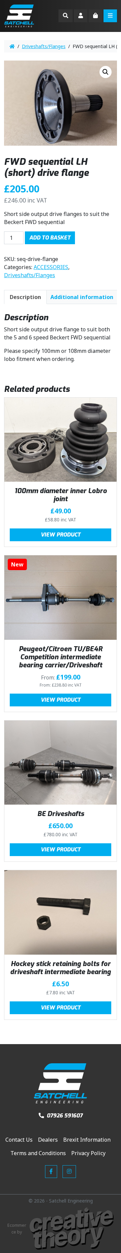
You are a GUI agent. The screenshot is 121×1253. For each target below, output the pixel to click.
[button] (105, 72)
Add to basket (50, 237)
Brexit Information (87, 1139)
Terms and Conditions (38, 1153)
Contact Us (19, 1139)
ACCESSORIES (51, 267)
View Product (61, 534)
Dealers (48, 1139)
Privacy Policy (88, 1153)
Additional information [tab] (81, 297)
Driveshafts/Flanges (44, 46)
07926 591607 (64, 1115)
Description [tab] (25, 297)
